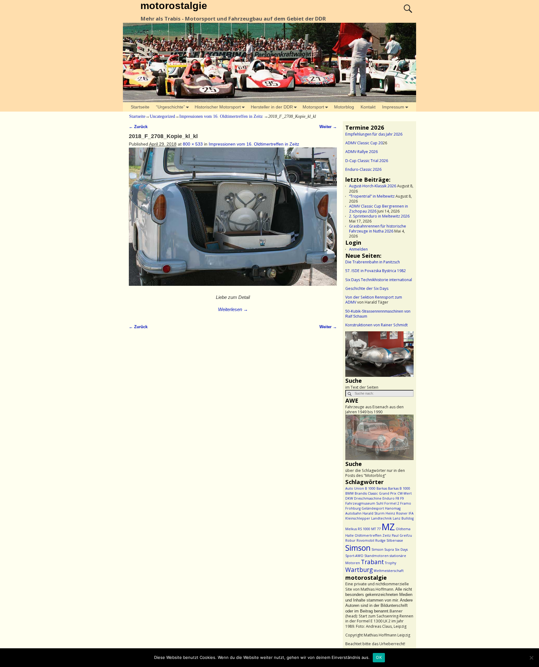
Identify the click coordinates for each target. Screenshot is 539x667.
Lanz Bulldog (403, 518)
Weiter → (328, 127)
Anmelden (358, 249)
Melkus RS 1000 (357, 529)
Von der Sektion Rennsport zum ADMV (373, 300)
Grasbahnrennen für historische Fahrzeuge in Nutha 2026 (377, 228)
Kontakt (368, 106)
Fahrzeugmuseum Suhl (364, 503)
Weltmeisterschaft (389, 571)
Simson (358, 548)
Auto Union (354, 488)
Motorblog (344, 106)
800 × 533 (193, 144)
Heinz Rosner (397, 513)
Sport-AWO (354, 556)
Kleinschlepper (357, 518)
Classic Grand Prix (382, 493)
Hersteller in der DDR (272, 106)
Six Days (401, 549)
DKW (349, 498)
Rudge (380, 540)
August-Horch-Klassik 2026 (372, 186)
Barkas (381, 488)
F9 (402, 498)
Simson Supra (382, 549)
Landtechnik (381, 518)
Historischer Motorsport (218, 106)
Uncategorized (162, 116)
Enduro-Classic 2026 (363, 169)
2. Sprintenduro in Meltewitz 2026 (379, 216)
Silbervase (394, 540)
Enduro (388, 498)
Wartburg (359, 570)
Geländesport (373, 508)
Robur (350, 540)
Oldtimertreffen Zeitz (373, 535)
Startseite (140, 106)
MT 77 (376, 529)
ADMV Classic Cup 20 (364, 143)
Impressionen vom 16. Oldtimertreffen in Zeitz (221, 116)
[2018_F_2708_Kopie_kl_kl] (233, 220)
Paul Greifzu (402, 535)
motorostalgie (173, 5)
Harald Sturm (373, 513)
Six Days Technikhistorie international (378, 279)
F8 (397, 498)
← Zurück (138, 127)
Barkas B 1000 (399, 488)
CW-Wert (404, 493)
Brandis (361, 493)
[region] (379, 354)
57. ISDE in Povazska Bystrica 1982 (375, 270)
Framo (405, 503)
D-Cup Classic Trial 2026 (366, 160)
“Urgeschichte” (170, 106)
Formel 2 (391, 503)
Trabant (372, 562)
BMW (349, 493)
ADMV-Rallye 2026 (361, 151)
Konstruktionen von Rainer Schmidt (376, 325)
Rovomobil (365, 540)
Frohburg (353, 508)
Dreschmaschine (367, 498)
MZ (388, 527)
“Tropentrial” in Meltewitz (372, 196)
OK (379, 657)
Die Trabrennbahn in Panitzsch (372, 262)
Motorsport (313, 106)
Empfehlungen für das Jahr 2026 (373, 134)
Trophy (390, 563)
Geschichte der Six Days (366, 288)
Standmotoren (376, 556)
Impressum (393, 106)
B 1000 (370, 488)
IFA (411, 513)
